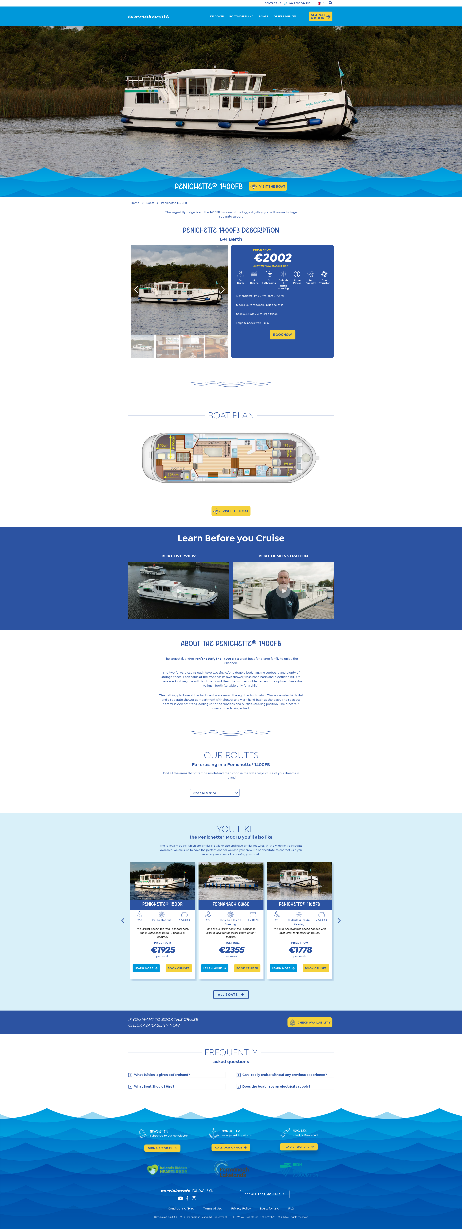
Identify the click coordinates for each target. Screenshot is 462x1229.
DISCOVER (217, 16)
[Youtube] (180, 1198)
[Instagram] (194, 1198)
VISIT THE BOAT (236, 511)
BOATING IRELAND (241, 16)
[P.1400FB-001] (179, 290)
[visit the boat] (253, 186)
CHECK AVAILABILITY (314, 1022)
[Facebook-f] (187, 1198)
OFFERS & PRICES (285, 16)
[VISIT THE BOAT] (216, 511)
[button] (178, 591)
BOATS (263, 16)
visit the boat (272, 186)
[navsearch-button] (330, 3)
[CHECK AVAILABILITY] (292, 1022)
